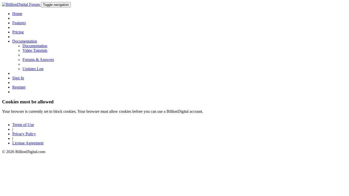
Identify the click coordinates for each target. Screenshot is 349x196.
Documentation (34, 46)
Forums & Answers (38, 59)
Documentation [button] (24, 41)
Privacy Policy (24, 134)
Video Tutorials (34, 50)
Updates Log (32, 69)
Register (19, 87)
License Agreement (27, 143)
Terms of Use (23, 124)
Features (19, 23)
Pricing (18, 32)
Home (17, 13)
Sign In (18, 78)
